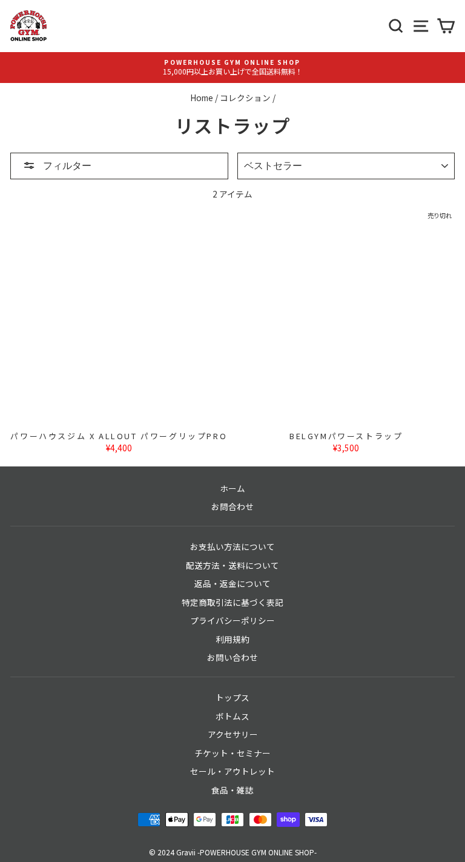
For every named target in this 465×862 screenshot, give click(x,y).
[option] (232, 67)
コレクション (245, 97)
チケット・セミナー (232, 753)
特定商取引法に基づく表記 (232, 602)
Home (201, 97)
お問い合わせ (232, 657)
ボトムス (232, 716)
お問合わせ (232, 506)
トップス (232, 697)
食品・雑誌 (232, 790)
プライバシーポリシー (232, 620)
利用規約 (232, 639)
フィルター (66, 166)
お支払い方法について (232, 546)
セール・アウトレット (232, 771)
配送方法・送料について (232, 565)
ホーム (232, 488)
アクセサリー (233, 734)
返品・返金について (232, 583)
